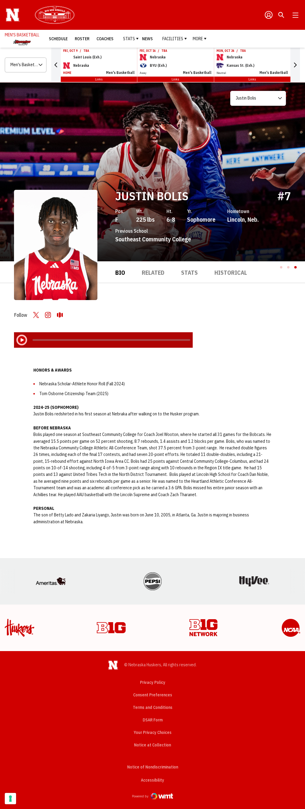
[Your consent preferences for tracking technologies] (10, 798)
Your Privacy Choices (153, 732)
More (198, 38)
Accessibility (152, 780)
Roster (82, 38)
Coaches (105, 38)
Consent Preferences (152, 695)
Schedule (58, 38)
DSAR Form (153, 720)
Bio (120, 272)
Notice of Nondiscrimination (152, 767)
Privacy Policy (152, 682)
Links (99, 79)
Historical (230, 272)
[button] (56, 65)
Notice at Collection (152, 745)
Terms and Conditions (152, 707)
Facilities (172, 38)
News (147, 38)
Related (153, 272)
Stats (129, 38)
